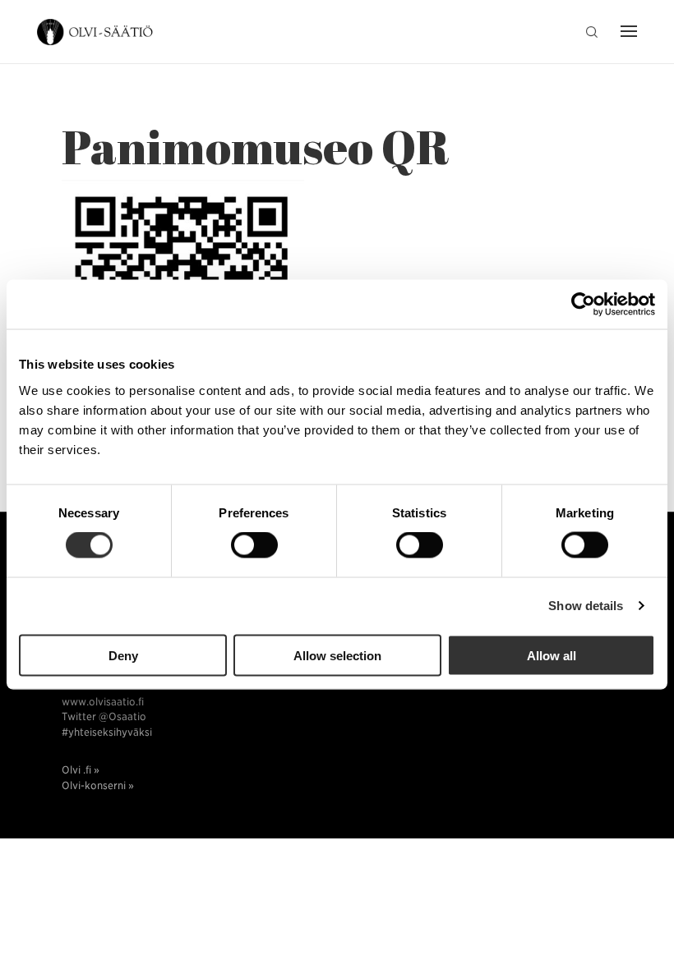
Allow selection (337, 655)
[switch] (254, 545)
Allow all (551, 655)
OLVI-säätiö (96, 32)
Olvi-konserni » (98, 785)
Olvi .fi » (80, 770)
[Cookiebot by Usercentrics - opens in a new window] (583, 304)
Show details (585, 606)
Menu (624, 33)
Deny (123, 655)
